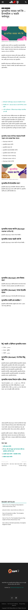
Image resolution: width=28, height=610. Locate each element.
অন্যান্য (7, 5)
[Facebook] (11, 598)
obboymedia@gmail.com (17, 587)
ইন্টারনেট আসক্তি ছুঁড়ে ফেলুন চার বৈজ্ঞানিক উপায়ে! (14, 102)
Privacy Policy (22, 603)
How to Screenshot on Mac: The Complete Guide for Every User (13, 514)
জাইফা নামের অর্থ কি (7, 456)
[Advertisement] (14, 85)
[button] (2, 2)
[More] (21, 22)
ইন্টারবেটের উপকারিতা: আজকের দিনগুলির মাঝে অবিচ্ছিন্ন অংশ (13, 510)
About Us (14, 605)
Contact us (4, 603)
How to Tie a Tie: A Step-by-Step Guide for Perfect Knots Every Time (12, 505)
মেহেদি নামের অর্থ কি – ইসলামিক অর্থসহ (12, 454)
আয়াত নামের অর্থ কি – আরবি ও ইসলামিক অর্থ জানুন (20, 464)
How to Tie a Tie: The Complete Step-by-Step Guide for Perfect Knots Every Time (13, 518)
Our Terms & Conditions (13, 603)
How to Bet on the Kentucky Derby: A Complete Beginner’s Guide (14, 523)
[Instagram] (16, 598)
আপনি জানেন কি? (12, 5)
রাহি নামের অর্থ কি (7, 446)
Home (3, 5)
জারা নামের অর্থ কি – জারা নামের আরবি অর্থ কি (8, 464)
